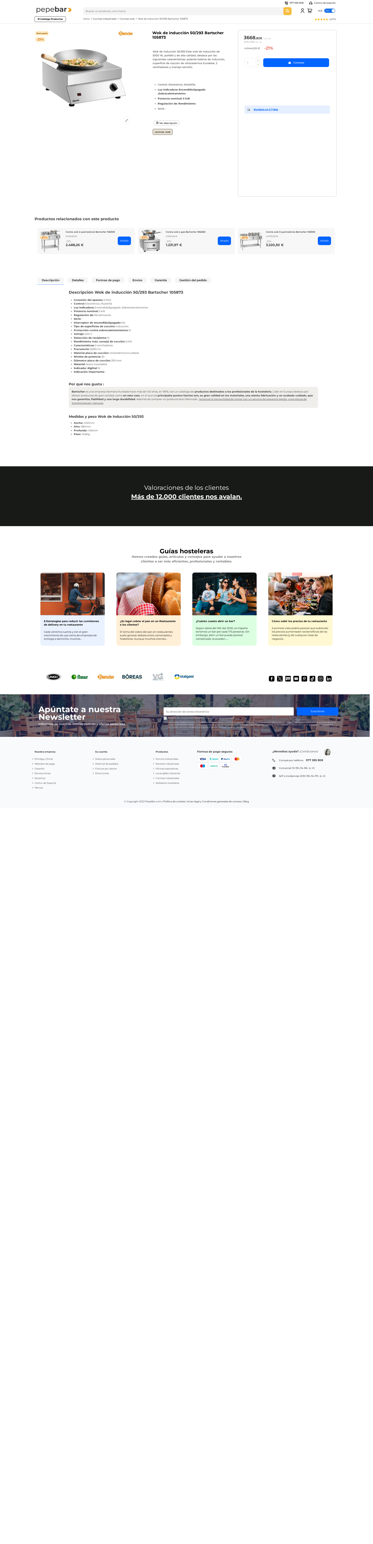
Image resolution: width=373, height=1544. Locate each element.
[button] (325, 19)
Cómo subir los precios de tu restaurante (299, 621)
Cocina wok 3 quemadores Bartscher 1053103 (290, 232)
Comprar (298, 62)
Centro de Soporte (45, 783)
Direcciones (102, 773)
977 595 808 (296, 2)
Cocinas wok (163, 131)
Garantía (39, 768)
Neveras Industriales (167, 763)
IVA (320, 11)
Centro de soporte (325, 2)
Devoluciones (43, 773)
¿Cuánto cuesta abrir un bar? (215, 621)
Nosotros (40, 778)
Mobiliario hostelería (167, 783)
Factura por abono (106, 768)
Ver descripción (168, 122)
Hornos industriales (167, 758)
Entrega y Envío (44, 758)
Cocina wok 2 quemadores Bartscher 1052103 (90, 232)
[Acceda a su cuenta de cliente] (302, 10)
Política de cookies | (174, 801)
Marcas (39, 787)
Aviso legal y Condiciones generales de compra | (215, 801)
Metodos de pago (45, 763)
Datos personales (105, 758)
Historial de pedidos (106, 763)
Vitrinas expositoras (167, 768)
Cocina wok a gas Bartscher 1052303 (185, 232)
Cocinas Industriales (167, 778)
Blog (246, 801)
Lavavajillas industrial (168, 773)
